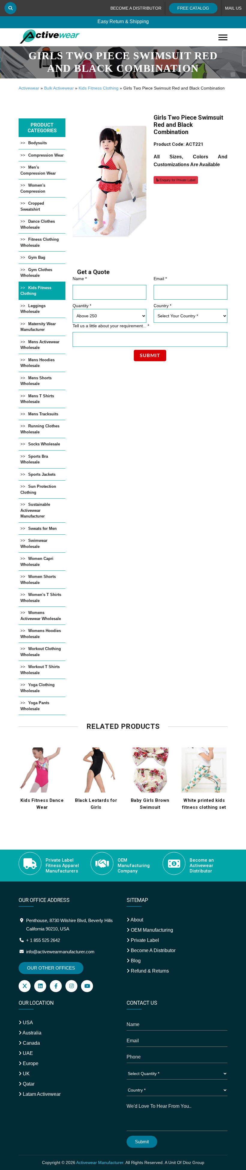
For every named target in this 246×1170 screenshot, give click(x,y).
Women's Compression (32, 188)
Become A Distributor (153, 950)
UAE (27, 1053)
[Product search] (10, 8)
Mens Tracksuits (43, 414)
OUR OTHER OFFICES (51, 967)
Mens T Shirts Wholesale (37, 399)
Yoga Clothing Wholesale (37, 688)
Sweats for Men (42, 528)
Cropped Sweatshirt (32, 206)
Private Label (144, 940)
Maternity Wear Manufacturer (38, 327)
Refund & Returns (149, 970)
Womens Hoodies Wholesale (40, 633)
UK (26, 1073)
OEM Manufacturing (151, 930)
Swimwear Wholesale (33, 543)
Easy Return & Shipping (123, 21)
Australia (31, 1032)
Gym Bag (36, 257)
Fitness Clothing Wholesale (39, 242)
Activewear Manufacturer (99, 1162)
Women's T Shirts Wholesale (40, 597)
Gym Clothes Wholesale (36, 272)
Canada (31, 1043)
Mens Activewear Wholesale (39, 345)
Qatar (28, 1083)
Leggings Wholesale (33, 309)
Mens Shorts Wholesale (36, 381)
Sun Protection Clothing (38, 489)
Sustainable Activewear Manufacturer (35, 510)
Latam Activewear (41, 1094)
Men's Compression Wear (38, 170)
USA (27, 1022)
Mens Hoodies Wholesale (37, 363)
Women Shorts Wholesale (38, 579)
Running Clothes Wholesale (39, 429)
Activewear (29, 88)
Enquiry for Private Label (177, 180)
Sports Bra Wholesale (34, 459)
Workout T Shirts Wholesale (40, 669)
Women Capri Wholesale (36, 561)
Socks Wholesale (44, 444)
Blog (135, 960)
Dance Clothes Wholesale (37, 224)
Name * (80, 278)
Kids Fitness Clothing (98, 88)
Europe (30, 1063)
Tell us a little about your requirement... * (111, 325)
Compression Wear (46, 155)
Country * (162, 305)
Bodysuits (37, 143)
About (136, 919)
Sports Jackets (42, 474)
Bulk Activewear (59, 88)
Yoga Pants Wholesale (34, 706)
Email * (160, 278)
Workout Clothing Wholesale (40, 651)
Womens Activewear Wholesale (40, 615)
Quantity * (82, 305)
